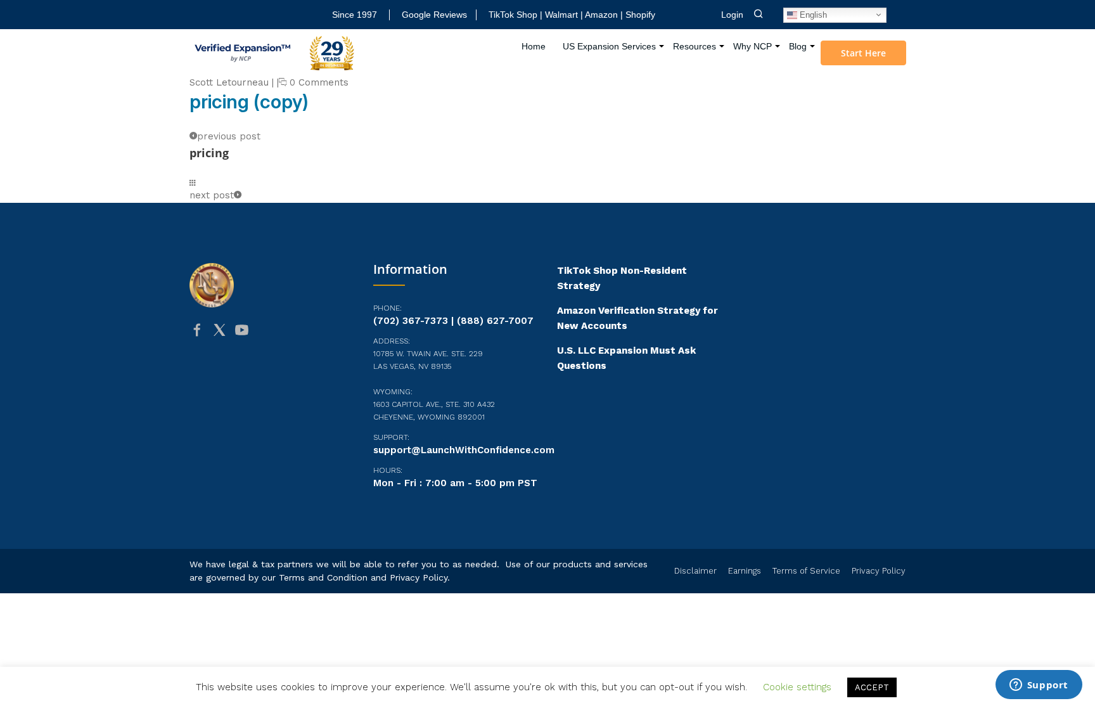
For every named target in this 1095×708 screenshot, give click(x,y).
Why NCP (752, 46)
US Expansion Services (609, 46)
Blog (798, 46)
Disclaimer (695, 571)
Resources (694, 46)
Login (732, 15)
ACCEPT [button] (872, 687)
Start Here (863, 53)
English (812, 14)
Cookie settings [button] (797, 687)
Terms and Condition (323, 577)
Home (534, 46)
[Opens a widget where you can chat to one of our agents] (1038, 686)
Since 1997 (354, 15)
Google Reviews (434, 15)
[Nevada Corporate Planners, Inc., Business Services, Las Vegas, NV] (252, 379)
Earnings (744, 571)
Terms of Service (806, 571)
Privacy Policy (418, 577)
